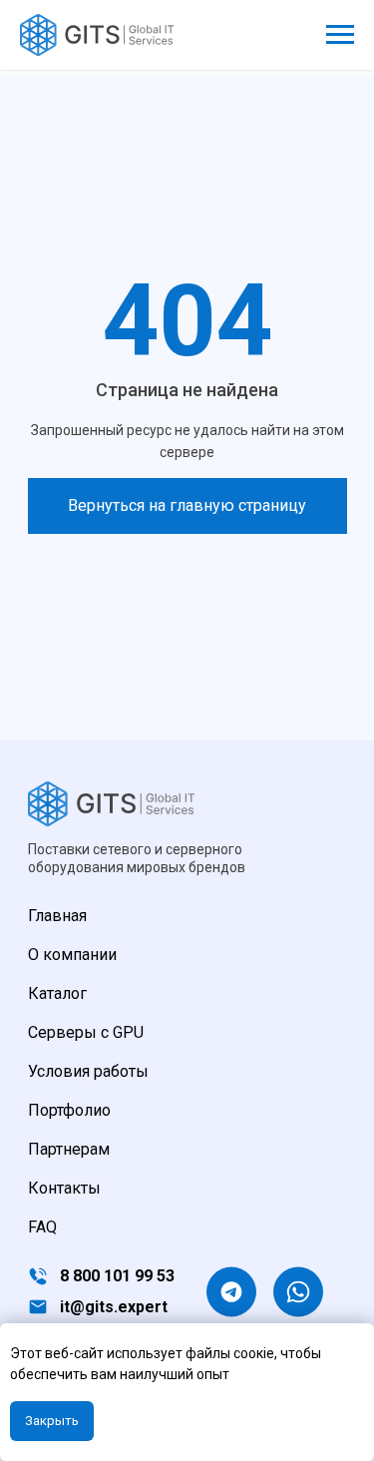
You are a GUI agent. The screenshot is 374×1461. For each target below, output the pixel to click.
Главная (57, 915)
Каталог (57, 993)
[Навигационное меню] (340, 35)
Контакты (64, 1188)
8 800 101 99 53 (117, 1275)
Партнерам (69, 1149)
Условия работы (88, 1071)
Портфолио (69, 1110)
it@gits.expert (114, 1306)
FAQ (42, 1227)
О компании (72, 954)
